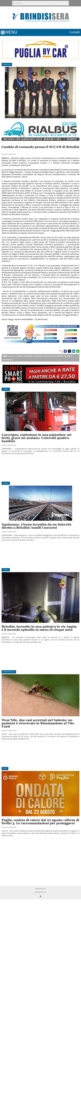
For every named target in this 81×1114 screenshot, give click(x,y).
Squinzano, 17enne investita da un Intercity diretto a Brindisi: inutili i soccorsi (37, 526)
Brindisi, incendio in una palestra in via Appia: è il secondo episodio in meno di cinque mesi (39, 628)
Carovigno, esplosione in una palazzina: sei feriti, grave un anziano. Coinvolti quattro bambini (36, 438)
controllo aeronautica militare (48, 356)
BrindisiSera (7, 64)
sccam (11, 356)
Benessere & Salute (9, 672)
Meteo (5, 768)
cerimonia (8, 359)
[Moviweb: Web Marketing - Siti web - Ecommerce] (40, 898)
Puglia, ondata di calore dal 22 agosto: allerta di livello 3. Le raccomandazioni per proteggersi (40, 821)
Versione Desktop (40, 892)
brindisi (68, 356)
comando (28, 356)
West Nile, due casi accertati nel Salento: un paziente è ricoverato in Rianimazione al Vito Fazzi (38, 723)
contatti (74, 32)
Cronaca (5, 389)
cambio (19, 356)
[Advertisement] (40, 469)
